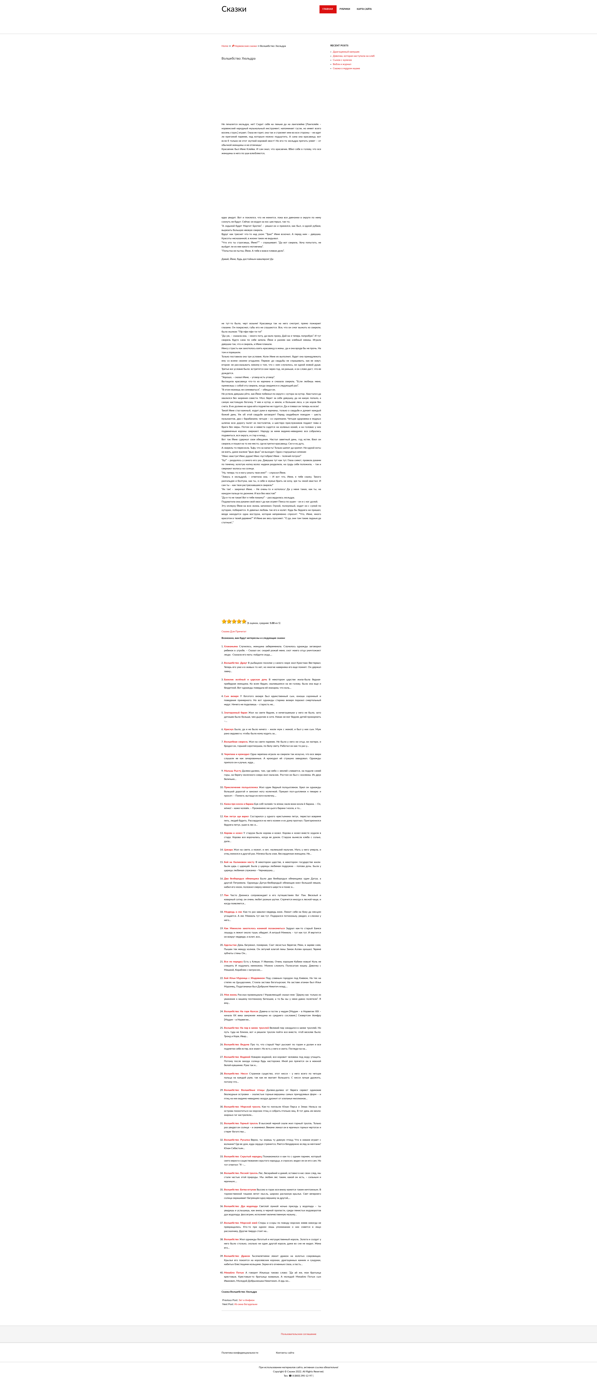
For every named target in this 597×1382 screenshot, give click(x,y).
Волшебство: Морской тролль (242, 1107)
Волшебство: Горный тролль (241, 1123)
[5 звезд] (243, 621)
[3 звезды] (233, 621)
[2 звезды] (229, 621)
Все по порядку (233, 961)
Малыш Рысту (232, 771)
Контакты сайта (285, 1353)
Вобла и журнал (342, 64)
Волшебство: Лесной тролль (241, 1173)
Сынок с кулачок (342, 60)
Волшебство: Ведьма (236, 1044)
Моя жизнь (230, 995)
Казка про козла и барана (239, 804)
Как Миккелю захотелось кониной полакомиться (254, 928)
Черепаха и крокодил (237, 754)
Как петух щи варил (236, 816)
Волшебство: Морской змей (240, 1223)
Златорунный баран (235, 712)
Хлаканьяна (231, 646)
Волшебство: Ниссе (236, 1073)
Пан (226, 895)
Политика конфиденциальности (240, 1353)
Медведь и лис (233, 912)
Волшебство (231, 1239)
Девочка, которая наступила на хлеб (354, 56)
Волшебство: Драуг (235, 663)
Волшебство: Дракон (237, 1256)
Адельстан (230, 945)
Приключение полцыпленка (241, 787)
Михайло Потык (234, 1272)
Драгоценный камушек (346, 52)
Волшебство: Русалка (237, 1140)
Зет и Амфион (247, 1300)
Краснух (229, 729)
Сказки (234, 9)
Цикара (228, 849)
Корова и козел (233, 833)
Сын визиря (231, 696)
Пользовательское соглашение (298, 1334)
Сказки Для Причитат (234, 631)
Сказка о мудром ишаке (346, 68)
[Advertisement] (248, 93)
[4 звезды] (238, 621)
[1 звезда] (224, 621)
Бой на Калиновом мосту (239, 862)
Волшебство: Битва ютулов (240, 1189)
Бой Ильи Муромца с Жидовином (244, 978)
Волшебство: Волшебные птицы (244, 1090)
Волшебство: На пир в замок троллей (246, 1028)
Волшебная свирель (236, 742)
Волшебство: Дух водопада (241, 1206)
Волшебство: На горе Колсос (241, 1011)
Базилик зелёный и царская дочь (245, 679)
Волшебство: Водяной (237, 1057)
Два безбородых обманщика (241, 878)
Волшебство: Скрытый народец (243, 1156)
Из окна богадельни (245, 1304)
